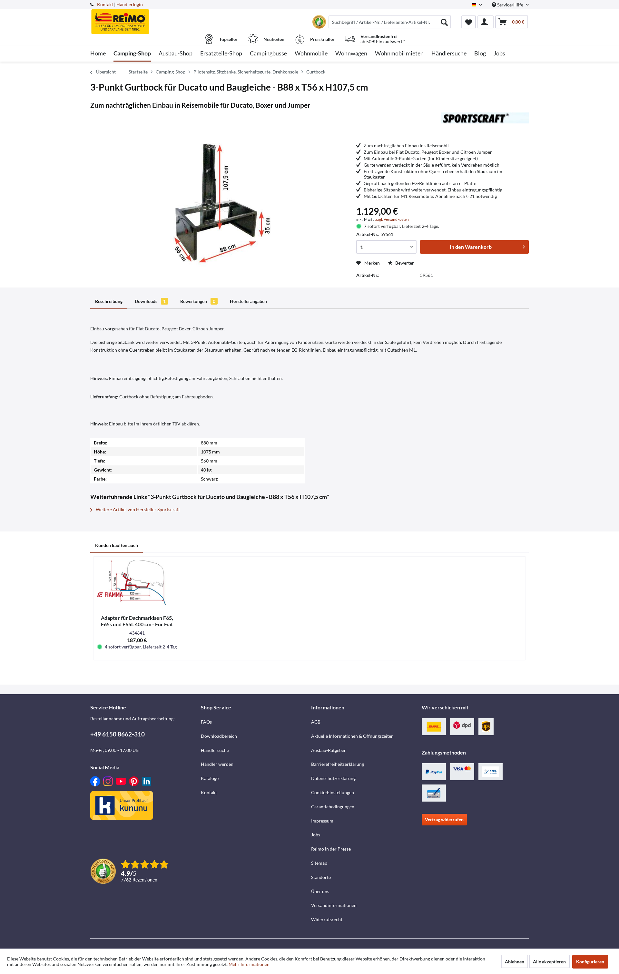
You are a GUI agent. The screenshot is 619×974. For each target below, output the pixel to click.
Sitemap (319, 863)
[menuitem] (390, 21)
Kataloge (210, 778)
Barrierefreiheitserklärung (337, 764)
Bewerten (404, 263)
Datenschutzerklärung (333, 778)
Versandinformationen (334, 905)
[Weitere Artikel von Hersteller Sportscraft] (485, 123)
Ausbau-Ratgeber (328, 750)
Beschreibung (109, 301)
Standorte (321, 877)
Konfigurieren (590, 961)
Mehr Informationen (249, 964)
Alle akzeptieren (549, 961)
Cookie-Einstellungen (332, 792)
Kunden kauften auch (116, 545)
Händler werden (217, 764)
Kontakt (105, 4)
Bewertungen (197, 301)
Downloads (150, 301)
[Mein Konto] (485, 21)
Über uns (320, 891)
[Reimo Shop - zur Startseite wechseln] (145, 18)
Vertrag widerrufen (444, 819)
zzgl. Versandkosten (392, 219)
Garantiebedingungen (332, 806)
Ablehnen (514, 961)
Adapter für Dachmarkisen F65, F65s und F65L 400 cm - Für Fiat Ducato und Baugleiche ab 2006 (137, 621)
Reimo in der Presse (331, 849)
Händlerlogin (129, 4)
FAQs (206, 722)
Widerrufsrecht (326, 919)
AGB (315, 722)
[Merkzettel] (468, 21)
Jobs (315, 834)
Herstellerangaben (248, 301)
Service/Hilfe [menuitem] (510, 4)
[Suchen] (444, 21)
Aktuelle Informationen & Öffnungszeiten (352, 736)
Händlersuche (215, 750)
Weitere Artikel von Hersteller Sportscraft (137, 509)
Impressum (322, 820)
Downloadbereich (219, 736)
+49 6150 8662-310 (117, 734)
